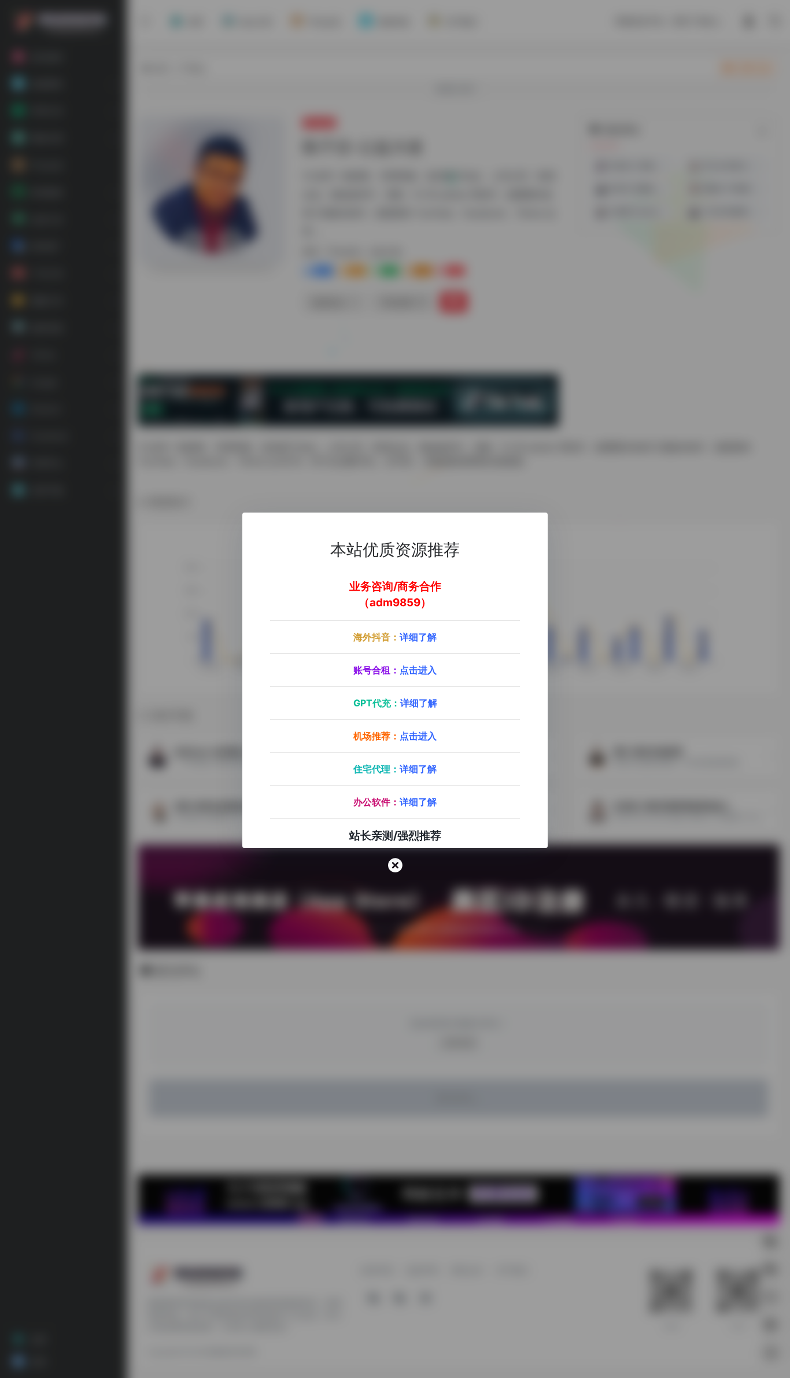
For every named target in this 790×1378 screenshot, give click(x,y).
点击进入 (418, 670)
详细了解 (418, 637)
